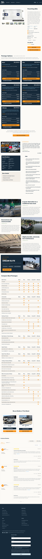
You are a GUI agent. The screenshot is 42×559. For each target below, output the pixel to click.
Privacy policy (18, 532)
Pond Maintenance (24, 513)
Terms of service (22, 532)
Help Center (3, 523)
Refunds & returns (14, 532)
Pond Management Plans (25, 520)
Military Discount (4, 526)
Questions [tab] (7, 442)
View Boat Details (10, 428)
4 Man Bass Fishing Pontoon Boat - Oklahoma (25, 425)
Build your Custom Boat (34, 49)
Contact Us (3, 528)
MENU (35, 2)
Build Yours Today (7, 269)
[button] (38, 456)
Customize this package (7, 80)
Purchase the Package (11, 78)
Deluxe (35, 37)
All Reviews (39, 153)
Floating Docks (12, 2)
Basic (29, 37)
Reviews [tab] (2, 442)
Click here (3, 66)
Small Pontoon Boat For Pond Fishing (10, 425)
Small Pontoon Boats (5, 513)
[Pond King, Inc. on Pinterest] (4, 532)
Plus (32, 37)
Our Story (3, 520)
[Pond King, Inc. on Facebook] (2, 532)
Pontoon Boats (7, 2)
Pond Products (18, 2)
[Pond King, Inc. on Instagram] (5, 532)
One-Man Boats (4, 510)
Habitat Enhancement (24, 523)
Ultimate (34, 40)
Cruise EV (29, 40)
